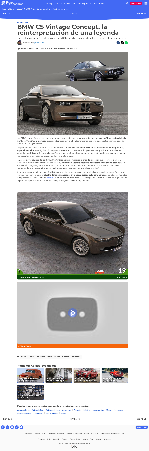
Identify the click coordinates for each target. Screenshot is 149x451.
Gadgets (77, 410)
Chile (49, 439)
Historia (61, 49)
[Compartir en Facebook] (118, 42)
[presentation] (72, 233)
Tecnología (38, 413)
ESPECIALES (74, 13)
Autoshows (66, 410)
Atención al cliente (40, 433)
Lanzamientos (98, 410)
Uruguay (99, 439)
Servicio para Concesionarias (110, 433)
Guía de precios (84, 3)
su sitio (50, 177)
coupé (54, 49)
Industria (86, 410)
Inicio (4, 9)
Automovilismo (23, 410)
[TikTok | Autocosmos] (21, 427)
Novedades (22, 22)
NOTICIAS (7, 13)
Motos (109, 410)
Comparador (98, 3)
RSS (123, 433)
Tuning (63, 413)
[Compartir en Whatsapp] (126, 42)
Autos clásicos (38, 410)
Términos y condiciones (56, 433)
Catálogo (49, 3)
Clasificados (69, 3)
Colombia (56, 439)
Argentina (41, 439)
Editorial (11, 9)
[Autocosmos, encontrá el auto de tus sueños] (12, 3)
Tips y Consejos (52, 413)
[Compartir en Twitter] (122, 42)
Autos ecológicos (53, 410)
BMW (47, 49)
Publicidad (94, 433)
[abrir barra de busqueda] (127, 3)
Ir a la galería (122, 277)
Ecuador (65, 439)
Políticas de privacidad (74, 433)
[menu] (146, 3)
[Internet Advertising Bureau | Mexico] (74, 447)
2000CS (24, 49)
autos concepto (36, 49)
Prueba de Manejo (24, 413)
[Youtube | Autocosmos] (12, 427)
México (85, 439)
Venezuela (107, 439)
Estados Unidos (75, 439)
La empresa (28, 433)
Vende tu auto (136, 3)
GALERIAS (141, 13)
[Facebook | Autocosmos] (3, 427)
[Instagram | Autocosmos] (17, 427)
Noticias (59, 3)
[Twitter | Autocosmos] (7, 427)
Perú (91, 439)
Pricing (86, 433)
